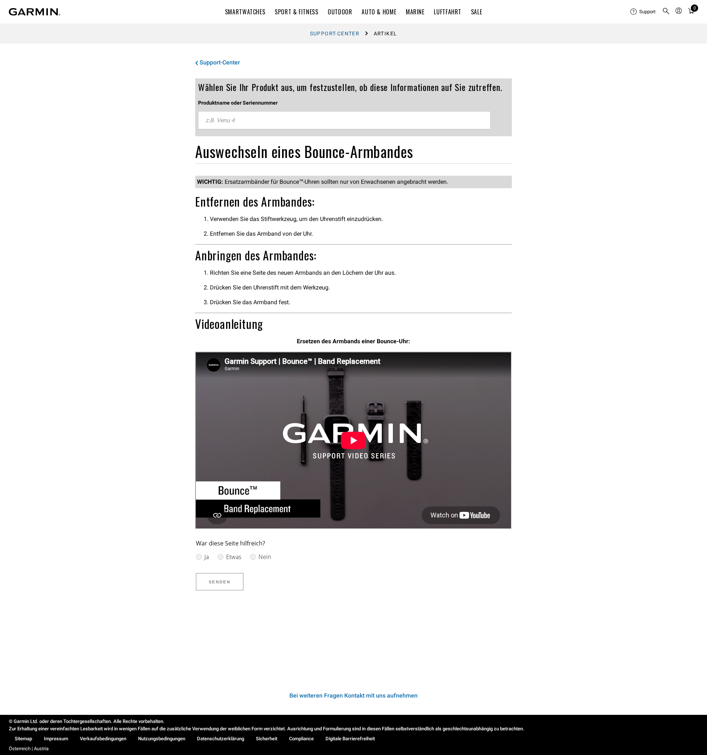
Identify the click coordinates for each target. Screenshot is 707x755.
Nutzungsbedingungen (161, 738)
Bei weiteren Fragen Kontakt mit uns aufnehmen (353, 695)
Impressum (56, 738)
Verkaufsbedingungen (103, 738)
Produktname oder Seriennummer (238, 103)
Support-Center (335, 33)
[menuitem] (643, 12)
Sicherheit (266, 738)
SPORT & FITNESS (297, 11)
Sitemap (23, 738)
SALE (476, 11)
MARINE (415, 11)
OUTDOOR (340, 11)
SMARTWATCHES (245, 11)
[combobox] (344, 120)
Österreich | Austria (29, 748)
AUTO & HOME (379, 11)
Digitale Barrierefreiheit (350, 738)
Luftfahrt (447, 11)
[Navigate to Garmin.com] (34, 12)
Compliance (301, 738)
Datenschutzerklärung (220, 738)
